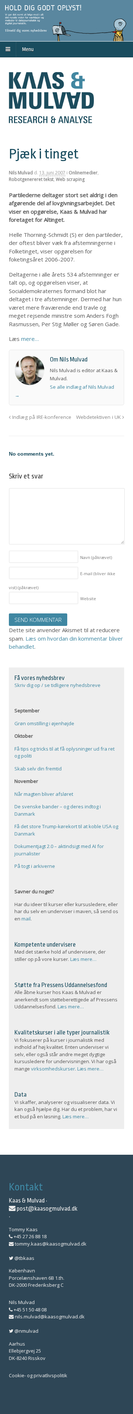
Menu (28, 49)
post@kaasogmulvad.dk (46, 1208)
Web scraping (70, 179)
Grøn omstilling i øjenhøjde (44, 723)
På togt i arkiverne (34, 866)
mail (26, 918)
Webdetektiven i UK (99, 417)
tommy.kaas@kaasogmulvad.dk (50, 1243)
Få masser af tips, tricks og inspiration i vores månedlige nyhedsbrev (66, 21)
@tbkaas (23, 1258)
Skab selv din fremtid (38, 768)
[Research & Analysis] (51, 118)
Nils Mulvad (21, 173)
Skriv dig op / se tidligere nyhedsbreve (57, 685)
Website (88, 598)
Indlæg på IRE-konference (41, 417)
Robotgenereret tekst (31, 179)
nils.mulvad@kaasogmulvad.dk (49, 1316)
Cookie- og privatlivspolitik (38, 1375)
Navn (96, 557)
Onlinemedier (83, 173)
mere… (30, 338)
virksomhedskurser (53, 1068)
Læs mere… (83, 959)
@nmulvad (25, 1331)
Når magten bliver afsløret (43, 794)
